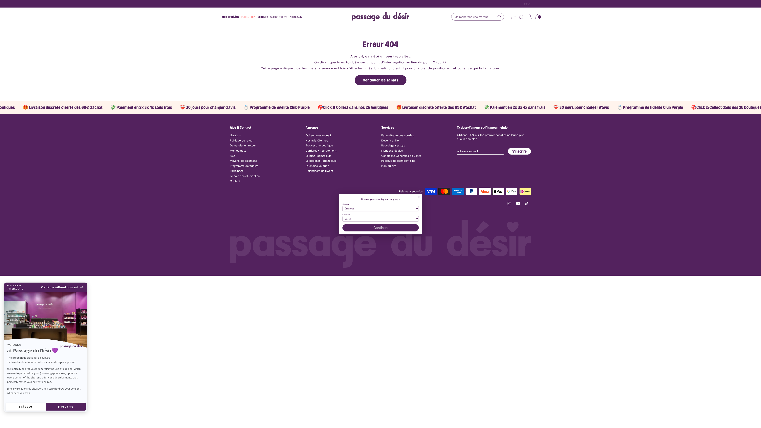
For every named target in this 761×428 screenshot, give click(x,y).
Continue (380, 227)
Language (346, 214)
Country (345, 204)
